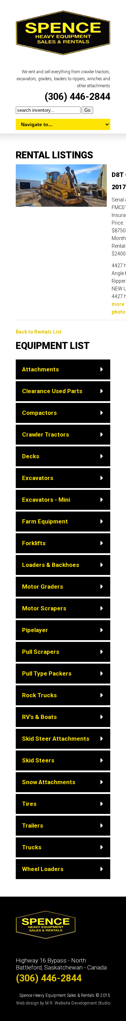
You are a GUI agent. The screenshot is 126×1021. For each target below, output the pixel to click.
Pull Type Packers (46, 673)
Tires (29, 803)
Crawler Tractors (45, 434)
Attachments (40, 369)
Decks (30, 456)
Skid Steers (38, 760)
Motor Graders (42, 586)
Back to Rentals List (39, 332)
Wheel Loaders (42, 868)
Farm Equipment (45, 521)
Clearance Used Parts (52, 391)
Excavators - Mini (46, 499)
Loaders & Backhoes (50, 564)
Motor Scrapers (44, 608)
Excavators (37, 477)
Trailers (32, 825)
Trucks (31, 847)
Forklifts (34, 543)
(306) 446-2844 (77, 96)
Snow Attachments (48, 782)
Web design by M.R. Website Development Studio (63, 1003)
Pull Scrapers (40, 651)
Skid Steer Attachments (55, 738)
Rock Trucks (39, 695)
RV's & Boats (39, 716)
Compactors (39, 412)
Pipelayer (35, 629)
